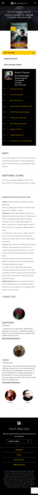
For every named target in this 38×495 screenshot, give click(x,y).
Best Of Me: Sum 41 (16, 100)
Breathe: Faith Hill (16, 129)
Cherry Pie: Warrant (16, 94)
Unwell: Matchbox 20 (17, 135)
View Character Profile (11, 338)
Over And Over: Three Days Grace (21, 141)
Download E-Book (10, 59)
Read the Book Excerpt (13, 65)
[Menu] (3, 3)
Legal (19, 455)
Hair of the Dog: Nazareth (18, 123)
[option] (10, 396)
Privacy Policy (19, 460)
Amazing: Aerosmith (16, 89)
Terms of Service (19, 465)
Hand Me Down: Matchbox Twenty (21, 106)
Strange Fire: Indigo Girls (18, 118)
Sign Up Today (14, 441)
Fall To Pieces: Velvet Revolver (20, 112)
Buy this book (9, 52)
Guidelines (19, 450)
